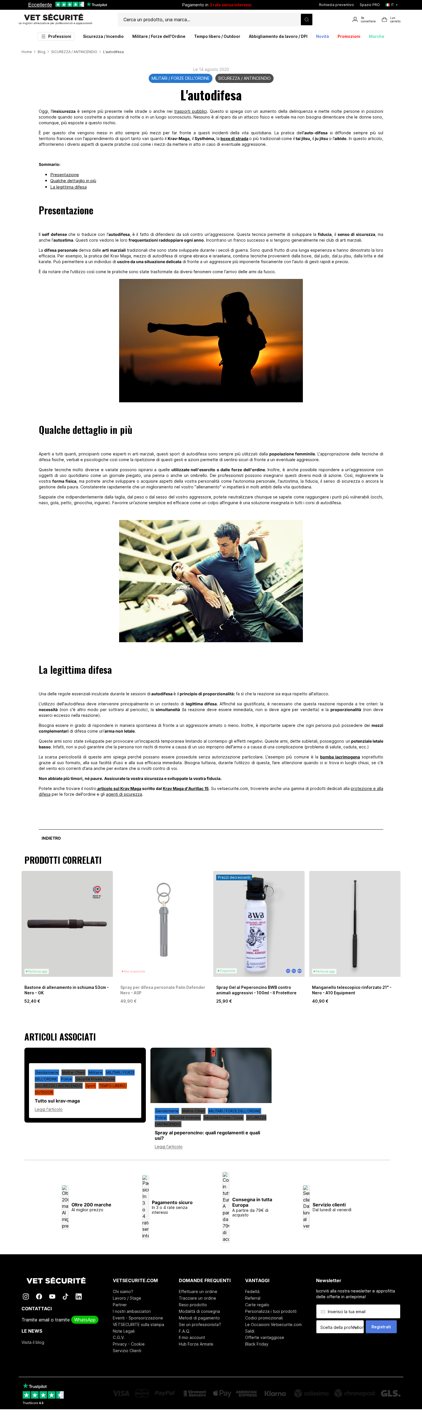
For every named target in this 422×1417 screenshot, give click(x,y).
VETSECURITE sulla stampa (138, 1324)
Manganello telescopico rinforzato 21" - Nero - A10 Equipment (352, 990)
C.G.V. (119, 1337)
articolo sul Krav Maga (118, 788)
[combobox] (342, 1327)
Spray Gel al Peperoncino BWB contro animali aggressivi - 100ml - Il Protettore (256, 990)
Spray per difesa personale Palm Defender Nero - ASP (162, 990)
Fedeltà (252, 1291)
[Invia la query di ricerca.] (306, 19)
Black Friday (256, 1344)
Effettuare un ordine (198, 1291)
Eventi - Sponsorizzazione (138, 1317)
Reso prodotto (193, 1304)
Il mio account (192, 1337)
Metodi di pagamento (199, 1317)
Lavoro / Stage (127, 1298)
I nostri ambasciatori (132, 1311)
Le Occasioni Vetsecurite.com (273, 1324)
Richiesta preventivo (336, 5)
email (44, 1320)
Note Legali (124, 1331)
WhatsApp (85, 1320)
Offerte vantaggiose (264, 1337)
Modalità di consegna (199, 1311)
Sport (90, 1086)
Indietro (51, 838)
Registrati (381, 1326)
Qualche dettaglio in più (73, 180)
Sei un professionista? (200, 1324)
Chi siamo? (123, 1291)
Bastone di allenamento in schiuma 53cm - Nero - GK (66, 990)
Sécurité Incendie (185, 1117)
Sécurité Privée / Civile (95, 1079)
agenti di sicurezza (124, 794)
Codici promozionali (264, 1317)
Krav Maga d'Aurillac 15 (186, 788)
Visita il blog (33, 1342)
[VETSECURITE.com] (60, 1280)
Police (66, 1079)
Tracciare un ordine (197, 1298)
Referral (252, 1298)
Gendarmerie (47, 1072)
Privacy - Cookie (129, 1344)
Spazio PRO (370, 5)
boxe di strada (234, 138)
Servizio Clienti (127, 1350)
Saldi (249, 1331)
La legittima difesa (68, 187)
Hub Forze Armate (196, 1344)
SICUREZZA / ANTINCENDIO (244, 78)
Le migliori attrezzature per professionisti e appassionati (56, 23)
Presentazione (64, 174)
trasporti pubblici (190, 111)
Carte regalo (257, 1304)
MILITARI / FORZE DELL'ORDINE (181, 78)
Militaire (95, 1072)
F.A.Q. (184, 1331)
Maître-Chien (73, 1072)
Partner (120, 1304)
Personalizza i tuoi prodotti (271, 1311)
